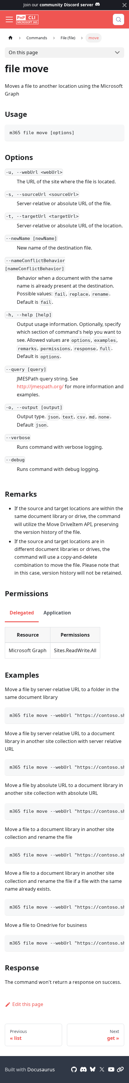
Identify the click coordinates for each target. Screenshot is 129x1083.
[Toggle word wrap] (106, 715)
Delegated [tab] (22, 612)
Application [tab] (57, 612)
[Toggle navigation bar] (9, 19)
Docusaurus (41, 1069)
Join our (58, 4)
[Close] (124, 5)
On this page (23, 52)
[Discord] (83, 1069)
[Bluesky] (93, 1069)
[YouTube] (111, 1069)
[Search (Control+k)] (118, 19)
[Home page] (10, 38)
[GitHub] (74, 1069)
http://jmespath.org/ (40, 386)
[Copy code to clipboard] (117, 132)
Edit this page (27, 1004)
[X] (102, 1069)
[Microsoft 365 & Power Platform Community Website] (120, 1069)
